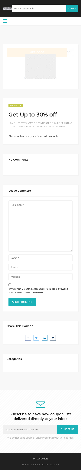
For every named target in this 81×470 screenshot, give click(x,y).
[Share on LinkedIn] (44, 338)
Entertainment (26, 123)
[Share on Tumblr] (53, 338)
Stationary (44, 123)
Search (72, 8)
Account (54, 464)
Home (11, 123)
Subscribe (68, 429)
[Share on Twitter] (36, 338)
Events (30, 126)
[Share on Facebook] (28, 338)
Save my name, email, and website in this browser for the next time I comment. (38, 290)
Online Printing (63, 123)
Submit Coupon (39, 464)
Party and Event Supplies (51, 126)
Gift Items (17, 126)
